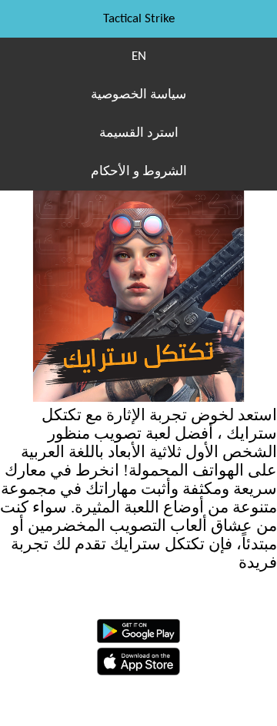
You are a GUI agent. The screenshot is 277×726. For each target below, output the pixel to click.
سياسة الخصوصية (138, 94)
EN (139, 56)
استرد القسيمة (139, 133)
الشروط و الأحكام (139, 171)
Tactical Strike (139, 18)
